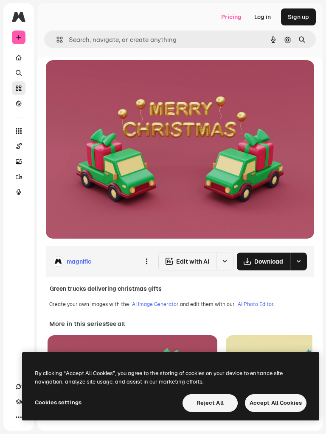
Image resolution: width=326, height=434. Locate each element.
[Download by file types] (298, 261)
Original (100, 76)
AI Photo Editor (255, 304)
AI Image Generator (155, 304)
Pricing (231, 17)
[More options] (146, 261)
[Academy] (18, 402)
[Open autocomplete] (56, 39)
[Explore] (18, 103)
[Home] (18, 57)
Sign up (298, 17)
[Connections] (18, 386)
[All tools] (18, 131)
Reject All (210, 402)
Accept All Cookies (276, 402)
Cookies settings (58, 402)
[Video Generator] (18, 177)
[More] (18, 417)
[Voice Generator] (18, 192)
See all (115, 324)
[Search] (18, 73)
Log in (262, 17)
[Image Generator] (18, 161)
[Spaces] (18, 146)
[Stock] (18, 88)
